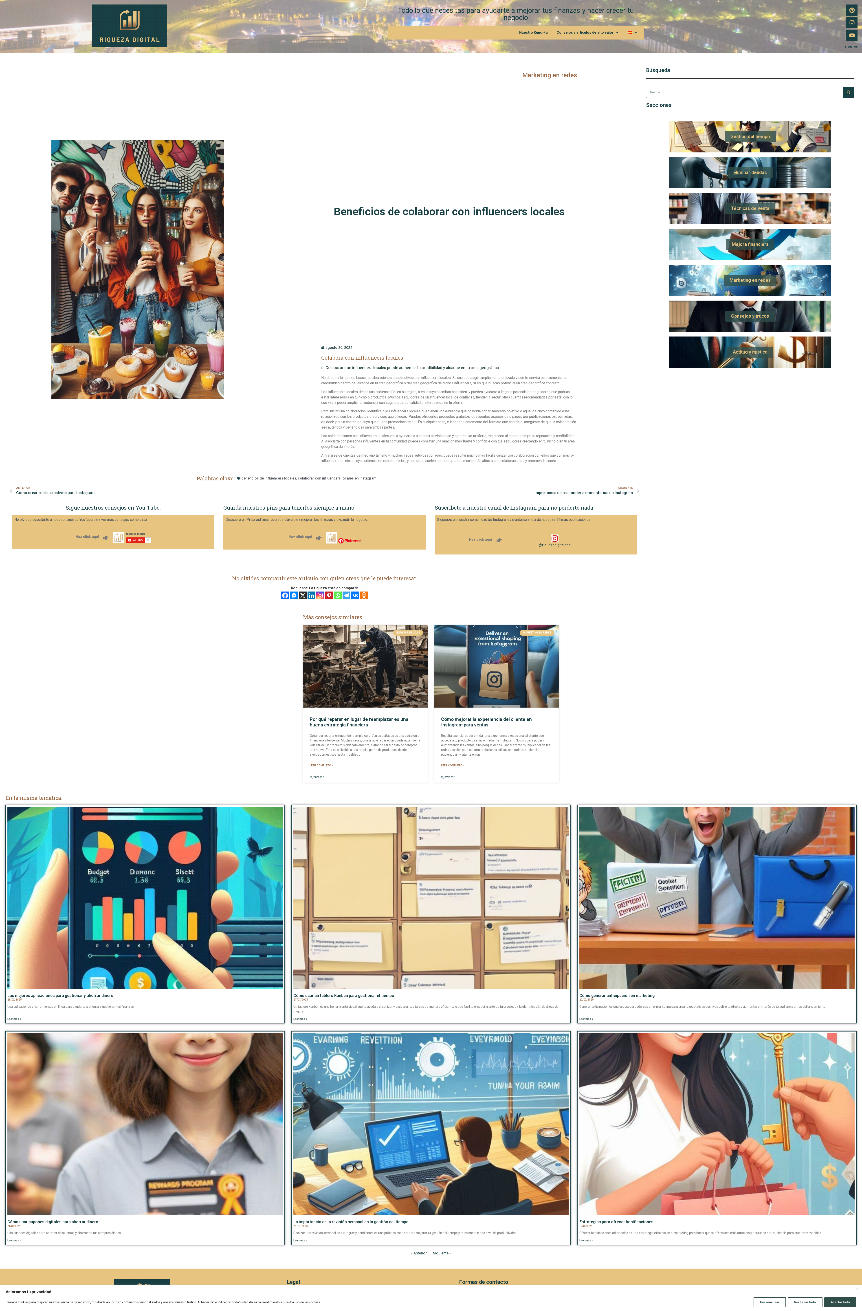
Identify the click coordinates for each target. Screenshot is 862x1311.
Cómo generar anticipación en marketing (617, 995)
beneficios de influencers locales (269, 478)
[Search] (848, 92)
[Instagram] (852, 22)
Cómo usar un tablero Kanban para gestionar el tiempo (343, 995)
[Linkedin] (311, 595)
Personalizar (769, 1302)
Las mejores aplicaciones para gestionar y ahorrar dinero (60, 995)
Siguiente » (442, 1253)
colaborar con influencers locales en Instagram (337, 478)
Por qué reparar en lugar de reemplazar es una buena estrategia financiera (359, 722)
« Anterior (419, 1253)
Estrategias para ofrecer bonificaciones (616, 1221)
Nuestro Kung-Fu (533, 32)
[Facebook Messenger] (294, 595)
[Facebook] (285, 595)
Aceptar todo (840, 1302)
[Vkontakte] (355, 595)
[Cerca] (857, 1289)
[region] (431, 1298)
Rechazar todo (805, 1302)
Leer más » (14, 1019)
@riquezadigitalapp (555, 545)
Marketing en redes (549, 75)
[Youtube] (852, 35)
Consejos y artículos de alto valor (585, 32)
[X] (303, 595)
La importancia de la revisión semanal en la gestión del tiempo (351, 1221)
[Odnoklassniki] (364, 595)
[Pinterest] (852, 10)
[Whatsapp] (338, 595)
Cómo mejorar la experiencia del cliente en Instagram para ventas (486, 722)
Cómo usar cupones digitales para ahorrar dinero (52, 1221)
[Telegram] (346, 595)
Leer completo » (321, 765)
